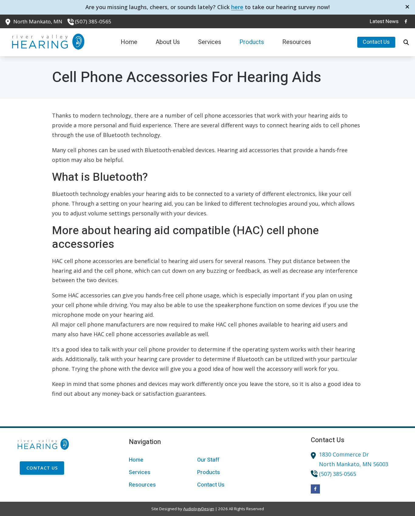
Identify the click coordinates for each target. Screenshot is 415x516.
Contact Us (42, 468)
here (237, 7)
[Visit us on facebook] (406, 21)
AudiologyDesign (198, 508)
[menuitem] (382, 22)
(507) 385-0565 (93, 21)
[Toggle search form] (406, 42)
